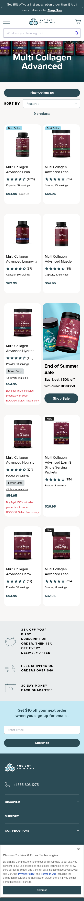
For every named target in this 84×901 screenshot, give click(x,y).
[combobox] (42, 33)
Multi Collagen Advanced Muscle (58, 259)
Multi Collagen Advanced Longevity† (22, 259)
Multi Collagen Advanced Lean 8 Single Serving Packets (58, 465)
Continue (42, 890)
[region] (42, 871)
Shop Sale (61, 398)
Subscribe (42, 743)
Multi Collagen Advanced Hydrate (20, 348)
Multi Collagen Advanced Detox (18, 571)
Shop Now (55, 10)
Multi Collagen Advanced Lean (18, 169)
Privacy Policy (26, 874)
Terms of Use (48, 874)
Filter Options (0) (42, 92)
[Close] (78, 849)
